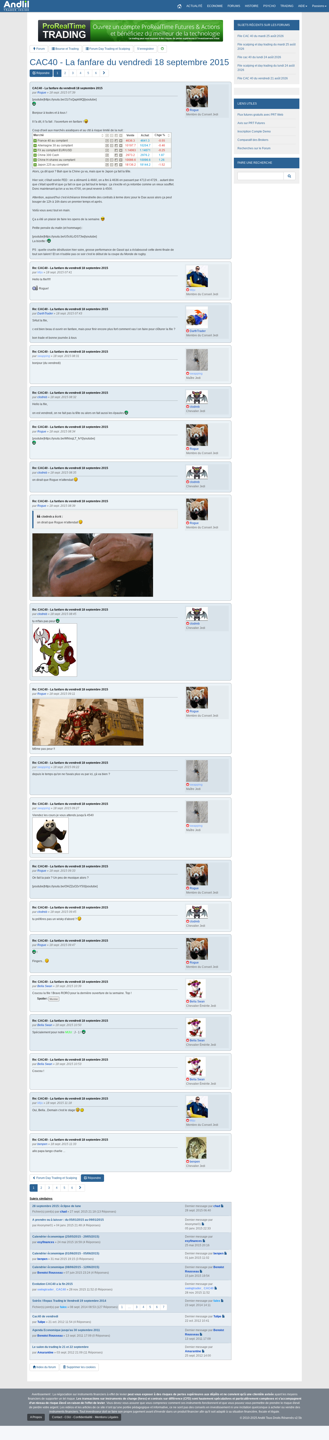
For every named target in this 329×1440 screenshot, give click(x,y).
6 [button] (96, 73)
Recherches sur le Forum (253, 148)
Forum (40, 48)
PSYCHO (269, 6)
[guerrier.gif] (92, 565)
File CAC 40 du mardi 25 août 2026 (260, 36)
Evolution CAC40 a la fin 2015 (52, 1284)
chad (63, 1211)
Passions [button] (318, 6)
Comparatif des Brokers (252, 140)
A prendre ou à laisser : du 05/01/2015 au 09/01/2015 (68, 1219)
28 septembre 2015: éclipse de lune (56, 1206)
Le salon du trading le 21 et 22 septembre (60, 1347)
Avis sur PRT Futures (251, 123)
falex (63, 1307)
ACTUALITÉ (194, 6)
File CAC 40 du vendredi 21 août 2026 (262, 78)
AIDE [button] (301, 6)
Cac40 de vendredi (45, 1316)
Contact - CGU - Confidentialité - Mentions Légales (85, 1417)
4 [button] (80, 73)
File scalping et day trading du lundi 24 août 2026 (266, 68)
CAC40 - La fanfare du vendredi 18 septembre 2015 (129, 62)
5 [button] (88, 73)
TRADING (286, 6)
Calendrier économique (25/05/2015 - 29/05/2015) (65, 1236)
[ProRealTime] (130, 31)
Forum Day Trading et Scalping (109, 48)
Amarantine (45, 1352)
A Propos (36, 1417)
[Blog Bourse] (16, 6)
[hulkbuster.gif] (88, 722)
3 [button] (73, 73)
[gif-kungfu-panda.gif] (50, 835)
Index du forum (46, 1367)
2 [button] (65, 73)
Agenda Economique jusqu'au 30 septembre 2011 (66, 1330)
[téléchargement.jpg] (54, 650)
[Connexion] (162, 49)
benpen (42, 1259)
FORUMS (234, 6)
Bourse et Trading (67, 48)
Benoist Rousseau (50, 1272)
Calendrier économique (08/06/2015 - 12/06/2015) (65, 1267)
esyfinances (45, 1242)
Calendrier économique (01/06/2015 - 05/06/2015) (65, 1253)
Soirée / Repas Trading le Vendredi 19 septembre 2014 (69, 1300)
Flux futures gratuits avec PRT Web (260, 114)
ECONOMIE (215, 6)
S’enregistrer (145, 48)
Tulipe (41, 1322)
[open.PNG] (101, 150)
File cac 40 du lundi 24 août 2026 (259, 57)
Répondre (43, 73)
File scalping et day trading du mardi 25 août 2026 (266, 46)
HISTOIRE (251, 6)
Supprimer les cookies (81, 1367)
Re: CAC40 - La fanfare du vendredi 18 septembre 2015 (70, 268)
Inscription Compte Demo (254, 131)
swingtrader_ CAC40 (51, 1289)
